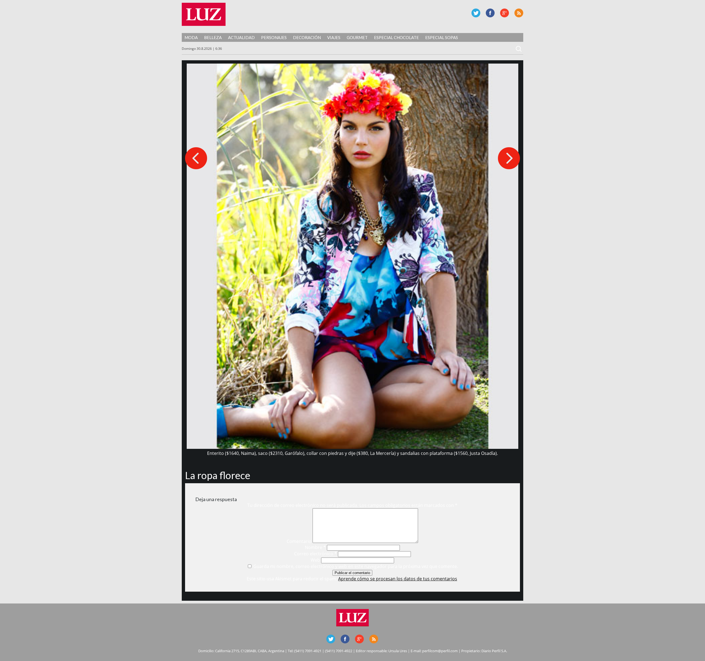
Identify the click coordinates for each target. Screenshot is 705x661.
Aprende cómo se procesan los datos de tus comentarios (397, 579)
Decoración (307, 37)
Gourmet (357, 37)
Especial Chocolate (396, 37)
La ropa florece (217, 475)
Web (315, 560)
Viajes (333, 37)
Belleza (213, 37)
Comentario (299, 541)
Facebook (490, 13)
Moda (191, 37)
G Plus (504, 13)
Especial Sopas (441, 37)
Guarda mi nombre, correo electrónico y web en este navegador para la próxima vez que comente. (355, 566)
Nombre (315, 547)
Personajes (274, 37)
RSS (518, 13)
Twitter (475, 13)
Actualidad (241, 37)
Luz (204, 14)
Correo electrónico (315, 554)
